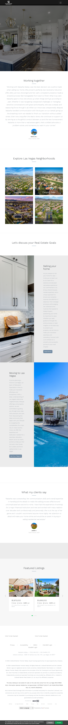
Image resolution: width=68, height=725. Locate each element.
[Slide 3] (32, 69)
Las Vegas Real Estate (19, 703)
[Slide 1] (26, 69)
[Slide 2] (29, 69)
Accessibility (24, 645)
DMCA (35, 645)
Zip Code (43, 703)
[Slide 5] (38, 69)
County (32, 703)
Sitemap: (10, 703)
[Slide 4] (35, 69)
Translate (46, 708)
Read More (47, 351)
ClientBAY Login (47, 645)
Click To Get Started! (11, 636)
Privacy (12, 645)
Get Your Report (15, 456)
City (37, 703)
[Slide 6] (41, 69)
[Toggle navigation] (60, 2)
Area (56, 703)
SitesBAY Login (32, 647)
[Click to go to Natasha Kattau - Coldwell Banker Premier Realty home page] (8, 3)
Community (50, 703)
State (27, 703)
